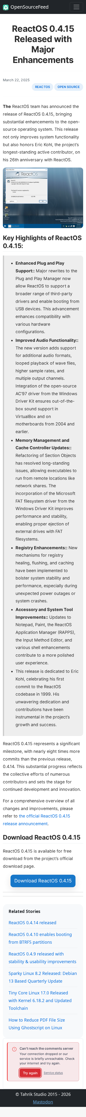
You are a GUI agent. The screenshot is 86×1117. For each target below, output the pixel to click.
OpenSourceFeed (29, 7)
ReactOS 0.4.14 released (32, 922)
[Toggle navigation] (76, 7)
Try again (30, 1073)
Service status (53, 1072)
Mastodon (43, 1102)
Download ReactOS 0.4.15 (43, 881)
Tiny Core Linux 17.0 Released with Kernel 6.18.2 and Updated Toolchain (40, 1000)
